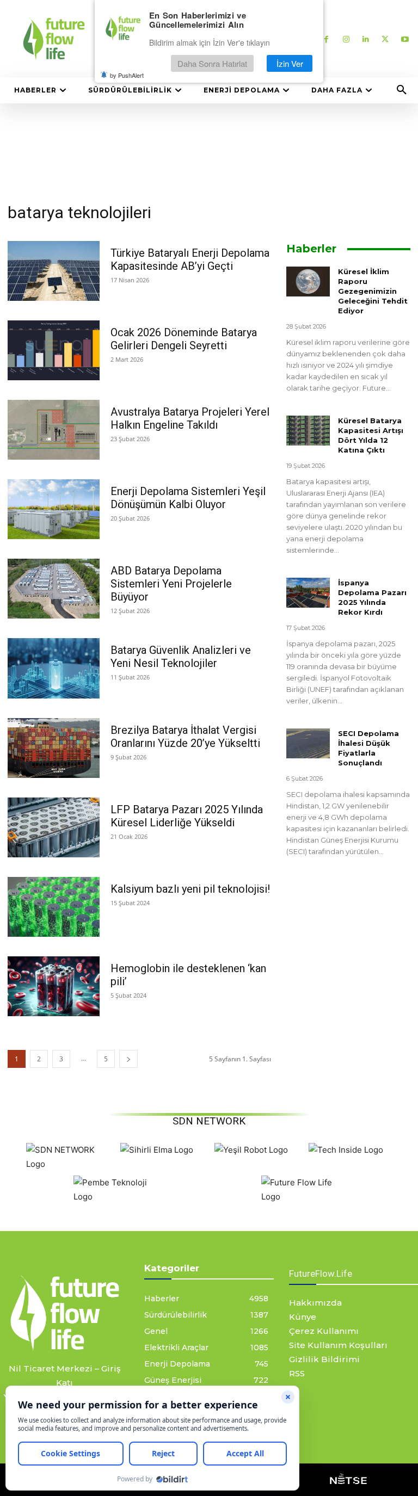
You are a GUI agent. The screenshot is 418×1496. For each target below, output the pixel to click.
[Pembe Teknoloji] (117, 1196)
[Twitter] (385, 39)
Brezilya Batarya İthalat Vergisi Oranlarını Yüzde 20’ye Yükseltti (185, 737)
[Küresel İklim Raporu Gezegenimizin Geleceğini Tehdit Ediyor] (308, 281)
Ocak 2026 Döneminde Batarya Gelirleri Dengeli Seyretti (183, 339)
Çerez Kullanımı (324, 1331)
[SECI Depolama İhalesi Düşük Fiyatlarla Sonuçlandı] (308, 743)
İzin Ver (289, 63)
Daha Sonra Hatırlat (212, 63)
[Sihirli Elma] (156, 1150)
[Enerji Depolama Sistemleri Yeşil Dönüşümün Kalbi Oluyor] (54, 509)
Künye (302, 1317)
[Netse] (348, 1480)
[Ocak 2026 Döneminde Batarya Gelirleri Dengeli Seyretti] (54, 350)
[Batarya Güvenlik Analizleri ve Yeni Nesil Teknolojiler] (54, 668)
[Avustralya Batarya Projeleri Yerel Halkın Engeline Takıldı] (54, 430)
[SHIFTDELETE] (70, 1164)
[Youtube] (404, 39)
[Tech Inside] (346, 1150)
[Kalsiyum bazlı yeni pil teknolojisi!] (54, 907)
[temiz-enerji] (64, 1313)
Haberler (311, 248)
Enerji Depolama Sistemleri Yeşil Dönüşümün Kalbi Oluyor (188, 498)
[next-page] (128, 1059)
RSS (297, 1373)
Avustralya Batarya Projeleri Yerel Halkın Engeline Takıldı (189, 418)
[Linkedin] (365, 39)
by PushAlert (127, 75)
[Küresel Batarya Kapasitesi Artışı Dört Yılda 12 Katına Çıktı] (308, 431)
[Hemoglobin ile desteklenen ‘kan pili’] (54, 986)
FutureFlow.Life (320, 1273)
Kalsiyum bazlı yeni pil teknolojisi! (190, 888)
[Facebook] (326, 39)
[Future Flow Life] (305, 1196)
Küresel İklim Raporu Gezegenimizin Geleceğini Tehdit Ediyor (373, 291)
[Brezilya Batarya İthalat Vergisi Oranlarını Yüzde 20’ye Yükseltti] (54, 748)
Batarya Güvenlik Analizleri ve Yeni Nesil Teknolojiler (180, 657)
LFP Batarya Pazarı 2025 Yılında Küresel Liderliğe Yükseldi (186, 816)
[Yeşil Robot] (251, 1150)
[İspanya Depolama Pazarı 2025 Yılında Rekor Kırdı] (308, 593)
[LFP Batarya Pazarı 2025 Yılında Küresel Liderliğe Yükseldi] (54, 827)
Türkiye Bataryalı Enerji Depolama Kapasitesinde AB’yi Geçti (189, 259)
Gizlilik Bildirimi (324, 1359)
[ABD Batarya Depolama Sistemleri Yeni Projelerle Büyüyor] (54, 589)
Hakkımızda (315, 1302)
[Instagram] (346, 39)
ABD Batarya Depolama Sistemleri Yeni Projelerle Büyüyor (171, 583)
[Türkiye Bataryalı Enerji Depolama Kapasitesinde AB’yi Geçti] (54, 271)
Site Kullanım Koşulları (338, 1345)
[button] (402, 90)
